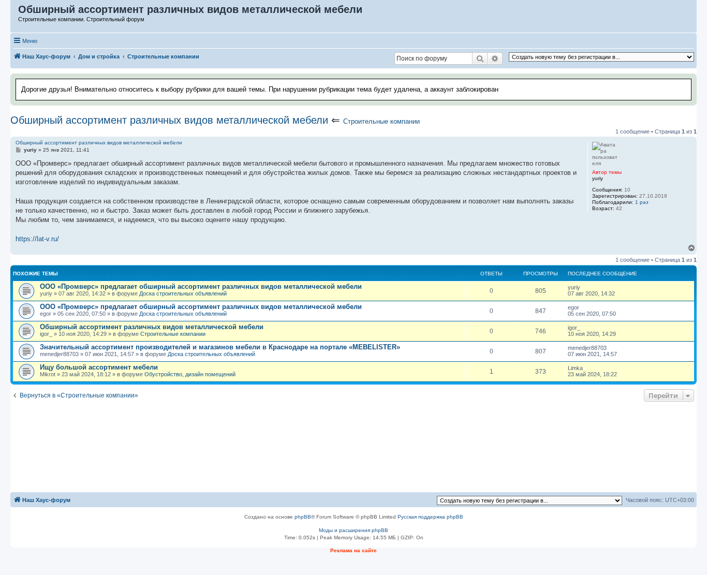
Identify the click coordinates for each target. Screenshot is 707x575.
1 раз (642, 202)
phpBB (302, 517)
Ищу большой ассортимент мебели (99, 367)
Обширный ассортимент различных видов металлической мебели (169, 120)
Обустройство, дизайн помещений (189, 374)
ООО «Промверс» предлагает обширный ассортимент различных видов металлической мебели (201, 286)
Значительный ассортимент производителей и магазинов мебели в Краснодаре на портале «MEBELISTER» (220, 347)
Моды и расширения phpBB (353, 530)
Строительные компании (381, 121)
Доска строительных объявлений (183, 293)
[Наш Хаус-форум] (14, 12)
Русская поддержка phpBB (430, 517)
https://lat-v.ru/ (37, 239)
